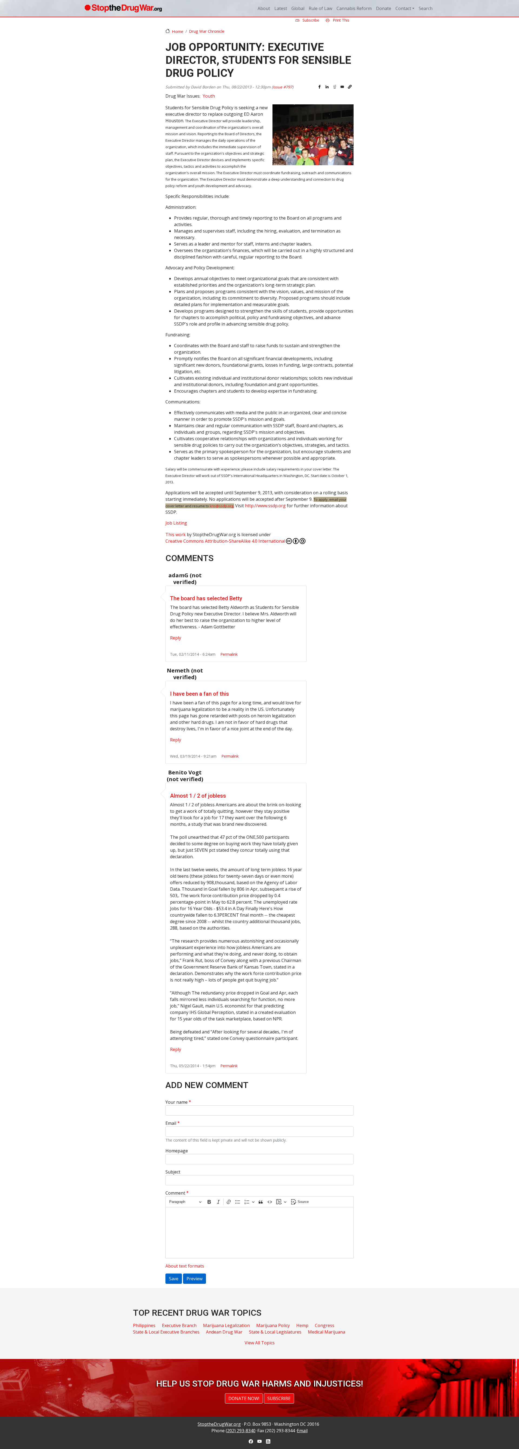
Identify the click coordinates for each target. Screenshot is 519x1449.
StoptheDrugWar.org (219, 1424)
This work (175, 535)
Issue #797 (282, 86)
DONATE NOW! (243, 1398)
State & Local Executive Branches (166, 1332)
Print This (340, 20)
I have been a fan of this (199, 694)
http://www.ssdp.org (265, 506)
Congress (324, 1325)
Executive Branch (179, 1325)
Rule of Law (320, 8)
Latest (280, 8)
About (264, 8)
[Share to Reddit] (334, 86)
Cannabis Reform (354, 8)
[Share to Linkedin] (327, 86)
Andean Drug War (224, 1332)
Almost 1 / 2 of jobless (198, 796)
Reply (175, 638)
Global (297, 8)
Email (170, 1123)
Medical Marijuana (326, 1332)
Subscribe (310, 20)
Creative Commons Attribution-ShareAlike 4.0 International (225, 541)
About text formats (184, 1266)
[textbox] (259, 1232)
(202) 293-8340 (240, 1431)
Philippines (144, 1325)
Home (177, 31)
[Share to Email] (342, 86)
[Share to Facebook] (319, 86)
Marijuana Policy (273, 1325)
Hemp (302, 1325)
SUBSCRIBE (279, 1398)
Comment (175, 1193)
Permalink (229, 654)
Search (425, 8)
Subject (172, 1172)
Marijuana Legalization (226, 1325)
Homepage (176, 1151)
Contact (403, 8)
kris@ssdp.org (221, 505)
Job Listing (176, 523)
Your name (176, 1102)
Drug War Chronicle (206, 31)
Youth (209, 96)
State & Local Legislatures (275, 1332)
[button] (349, 86)
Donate (383, 8)
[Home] (123, 8)
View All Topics (260, 1343)
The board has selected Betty (206, 598)
